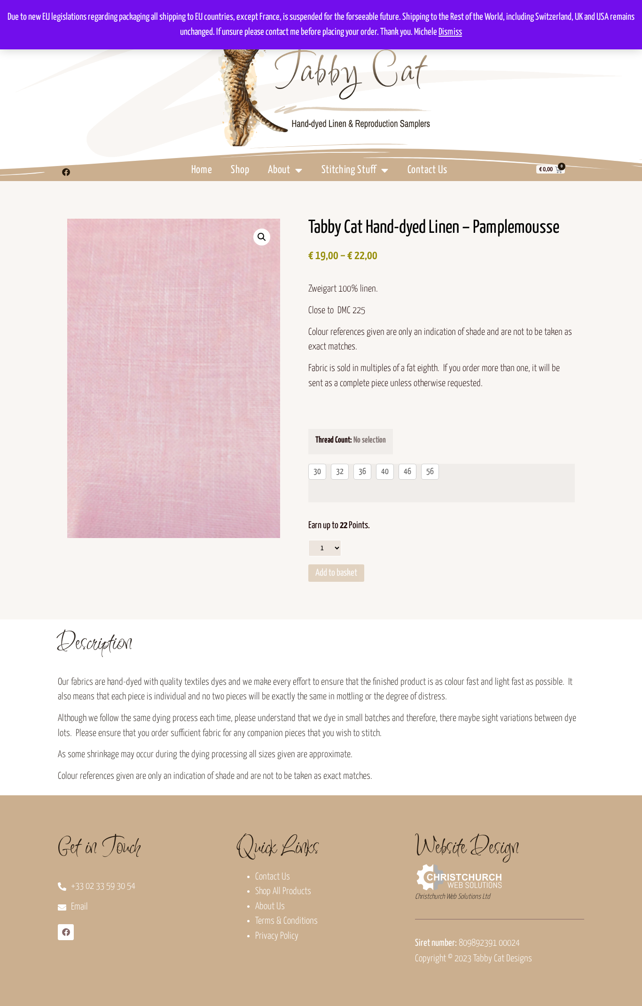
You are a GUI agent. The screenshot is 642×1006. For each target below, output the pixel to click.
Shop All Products (283, 891)
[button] (261, 237)
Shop (240, 170)
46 (407, 471)
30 (317, 471)
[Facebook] (66, 172)
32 (340, 471)
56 (430, 471)
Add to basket (336, 573)
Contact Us (427, 170)
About (279, 170)
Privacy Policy (276, 936)
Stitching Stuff (349, 170)
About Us (270, 906)
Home (201, 170)
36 (362, 471)
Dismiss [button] (450, 32)
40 (385, 471)
